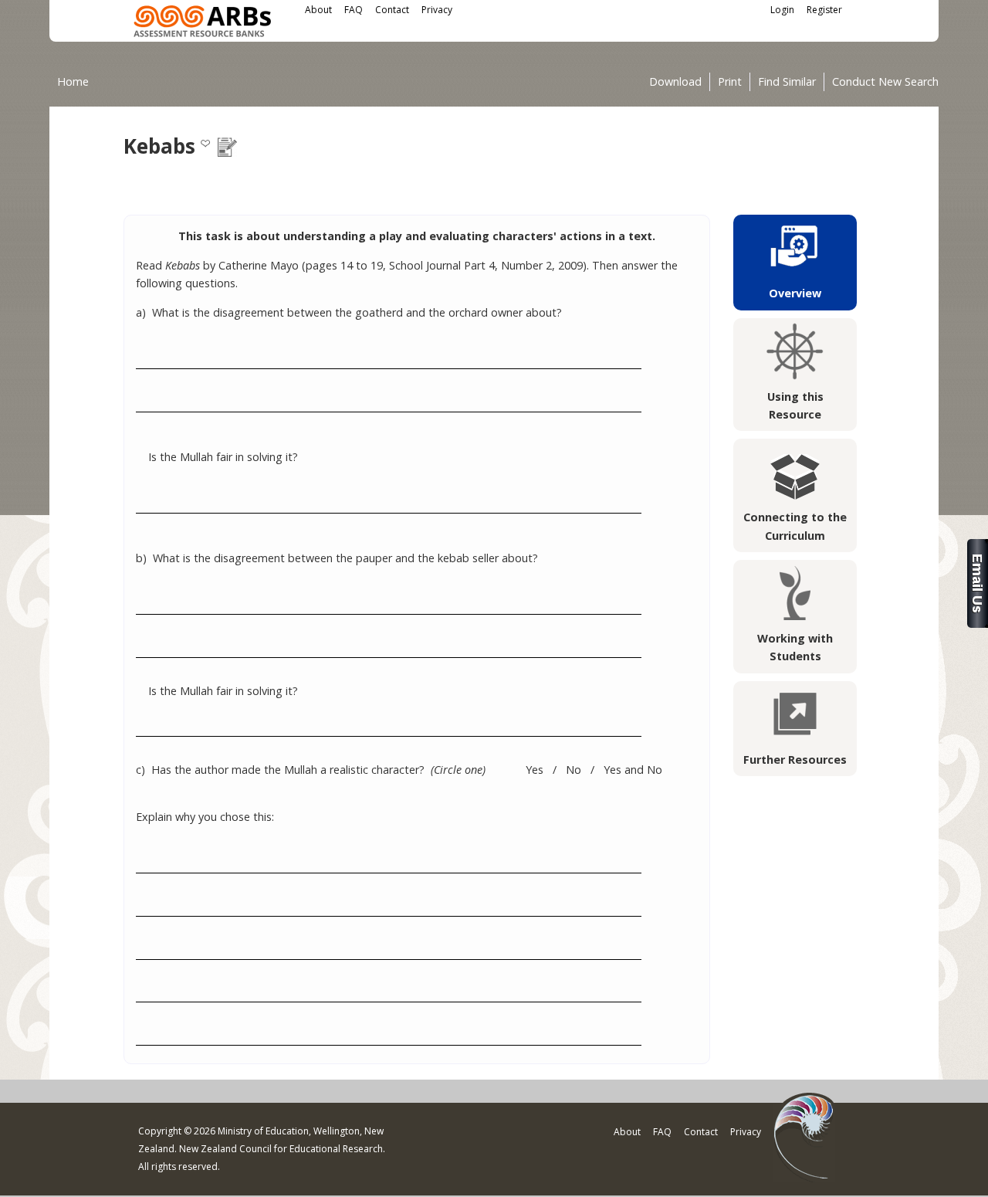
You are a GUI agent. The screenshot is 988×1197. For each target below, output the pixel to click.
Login (782, 9)
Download (675, 82)
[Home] (202, 23)
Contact (392, 9)
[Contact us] (977, 623)
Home (73, 81)
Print (730, 82)
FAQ (353, 9)
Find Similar (787, 82)
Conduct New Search (885, 82)
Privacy (436, 9)
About (318, 9)
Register (824, 9)
